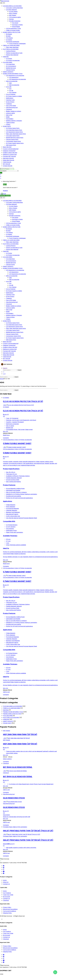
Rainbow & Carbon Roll (10, 154)
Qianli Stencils (7, 162)
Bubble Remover (11, 68)
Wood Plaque (16, 26)
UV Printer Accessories (13, 60)
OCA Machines (10, 64)
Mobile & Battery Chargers (14, 121)
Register (5, 190)
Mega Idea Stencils (8, 160)
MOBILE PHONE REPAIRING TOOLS (12, 73)
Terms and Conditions (9, 911)
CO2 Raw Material (11, 10)
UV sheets (9, 40)
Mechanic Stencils (8, 158)
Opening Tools (10, 100)
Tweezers (9, 104)
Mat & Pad (9, 115)
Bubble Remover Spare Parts (14, 137)
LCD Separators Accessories (17, 79)
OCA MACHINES (7, 62)
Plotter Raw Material (12, 55)
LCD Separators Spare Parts (14, 132)
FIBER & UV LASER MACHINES (11, 45)
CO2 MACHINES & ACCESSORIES (12, 6)
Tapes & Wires (10, 122)
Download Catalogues (12, 42)
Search (5, 368)
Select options (7, 759)
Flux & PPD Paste (11, 105)
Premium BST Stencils (9, 156)
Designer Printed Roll (9, 151)
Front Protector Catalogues (17, 43)
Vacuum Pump (10, 70)
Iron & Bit (8, 87)
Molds (8, 117)
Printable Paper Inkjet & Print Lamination (15, 827)
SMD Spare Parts (11, 145)
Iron (10, 89)
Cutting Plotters (10, 51)
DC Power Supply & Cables (14, 96)
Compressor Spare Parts (13, 141)
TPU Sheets (9, 38)
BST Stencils (6, 164)
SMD (10, 83)
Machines (6, 710)
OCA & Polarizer (10, 94)
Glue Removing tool (12, 107)
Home (2, 379)
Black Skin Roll (7, 147)
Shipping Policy (7, 913)
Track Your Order (8, 895)
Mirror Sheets (13, 13)
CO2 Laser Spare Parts (12, 136)
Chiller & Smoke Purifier (13, 30)
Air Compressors (11, 66)
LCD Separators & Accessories (15, 75)
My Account (6, 896)
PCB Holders (9, 119)
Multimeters (9, 98)
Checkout (6, 900)
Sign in (5, 184)
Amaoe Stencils (7, 166)
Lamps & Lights (10, 113)
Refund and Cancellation (10, 909)
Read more (6, 435)
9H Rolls (8, 36)
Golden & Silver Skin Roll (10, 152)
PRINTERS (6, 57)
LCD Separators (13, 77)
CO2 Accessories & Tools (13, 28)
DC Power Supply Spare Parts (15, 143)
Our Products (7, 893)
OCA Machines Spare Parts (14, 130)
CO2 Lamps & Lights (15, 17)
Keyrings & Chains (17, 25)
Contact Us (6, 884)
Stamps (11, 19)
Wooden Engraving (14, 21)
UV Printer (9, 58)
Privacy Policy (7, 907)
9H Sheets (9, 34)
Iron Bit (11, 90)
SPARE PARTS (7, 126)
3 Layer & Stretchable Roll (10, 149)
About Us (5, 882)
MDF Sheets (12, 15)
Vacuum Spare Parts (12, 139)
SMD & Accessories (11, 81)
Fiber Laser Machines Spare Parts (16, 134)
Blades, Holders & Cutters (13, 111)
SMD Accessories (14, 85)
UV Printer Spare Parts (12, 128)
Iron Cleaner (12, 92)
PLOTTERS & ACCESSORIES (11, 49)
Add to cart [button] (6, 692)
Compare (6, 438)
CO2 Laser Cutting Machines (14, 8)
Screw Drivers (10, 102)
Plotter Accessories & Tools (14, 53)
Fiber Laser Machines (12, 47)
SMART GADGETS (8, 72)
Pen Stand (15, 23)
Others (8, 124)
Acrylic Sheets (13, 11)
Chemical (9, 109)
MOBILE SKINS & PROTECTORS (11, 32)
